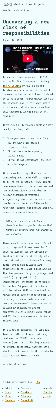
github (47, 396)
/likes (8, 396)
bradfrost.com (17, 364)
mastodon (48, 388)
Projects (39, 4)
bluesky (47, 392)
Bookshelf (19, 10)
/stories (26, 396)
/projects (26, 392)
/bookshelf (27, 400)
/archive (26, 388)
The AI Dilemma (12, 85)
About (17, 4)
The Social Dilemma (29, 94)
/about (8, 388)
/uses (8, 392)
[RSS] (28, 10)
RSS (38, 382)
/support (10, 400)
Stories (7, 10)
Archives (27, 4)
